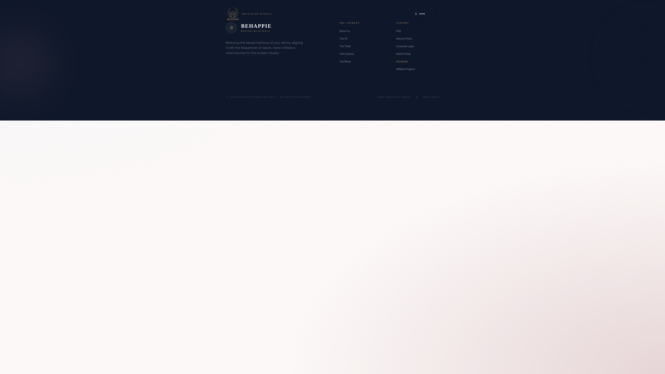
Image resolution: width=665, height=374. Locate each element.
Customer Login (405, 46)
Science (353, 14)
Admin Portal (403, 53)
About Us (344, 30)
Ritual (372, 14)
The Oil (310, 14)
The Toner (331, 14)
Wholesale (402, 61)
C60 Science (346, 53)
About (292, 14)
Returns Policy (404, 38)
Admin (389, 14)
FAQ (398, 30)
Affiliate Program (405, 69)
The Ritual (345, 61)
